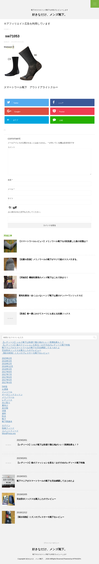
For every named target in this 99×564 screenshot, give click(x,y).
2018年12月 (7, 366)
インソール (7, 392)
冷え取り (6, 403)
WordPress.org (9, 433)
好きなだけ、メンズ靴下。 (49, 14)
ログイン (6, 425)
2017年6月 (7, 377)
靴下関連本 (7, 421)
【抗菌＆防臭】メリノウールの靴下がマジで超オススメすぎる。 (49, 259)
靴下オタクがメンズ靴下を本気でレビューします (49, 554)
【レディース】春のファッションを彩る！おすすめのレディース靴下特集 (36, 345)
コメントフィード (10, 431)
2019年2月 (7, 364)
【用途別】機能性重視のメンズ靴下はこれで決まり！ (43, 277)
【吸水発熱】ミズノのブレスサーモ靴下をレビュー (25, 353)
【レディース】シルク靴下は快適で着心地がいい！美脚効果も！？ (33, 342)
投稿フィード (8, 428)
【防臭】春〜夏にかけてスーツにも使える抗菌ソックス (44, 314)
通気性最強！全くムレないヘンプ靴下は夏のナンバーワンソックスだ (51, 295)
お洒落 (5, 389)
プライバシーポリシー (51, 543)
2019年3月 (7, 361)
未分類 (5, 408)
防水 (4, 416)
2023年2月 (7, 358)
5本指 (4, 386)
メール (11, 189)
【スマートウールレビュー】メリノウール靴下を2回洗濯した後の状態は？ (53, 241)
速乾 (4, 413)
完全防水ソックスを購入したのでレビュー (21, 350)
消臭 (4, 411)
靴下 (4, 419)
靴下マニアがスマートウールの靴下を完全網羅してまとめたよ (31, 348)
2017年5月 (7, 380)
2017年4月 (7, 382)
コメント (11, 147)
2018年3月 (7, 369)
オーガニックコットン (12, 394)
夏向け (5, 405)
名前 (10, 180)
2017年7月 (7, 374)
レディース (7, 400)
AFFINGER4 (76, 559)
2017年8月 (7, 372)
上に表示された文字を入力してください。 (25, 212)
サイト (10, 198)
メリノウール (8, 397)
